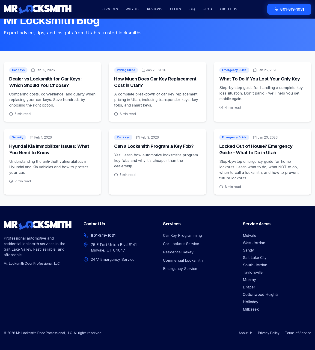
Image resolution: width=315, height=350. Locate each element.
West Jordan (254, 242)
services (109, 9)
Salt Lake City (255, 257)
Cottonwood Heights (261, 294)
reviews (155, 9)
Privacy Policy (268, 333)
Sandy (248, 250)
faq (192, 9)
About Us (229, 9)
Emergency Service (180, 268)
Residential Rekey (178, 252)
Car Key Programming (182, 235)
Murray (249, 279)
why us (133, 9)
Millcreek (251, 309)
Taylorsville (253, 272)
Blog (207, 9)
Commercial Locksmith (183, 260)
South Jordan (255, 265)
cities (175, 9)
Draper (249, 287)
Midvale (249, 235)
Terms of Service (298, 333)
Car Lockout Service (181, 243)
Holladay (250, 302)
